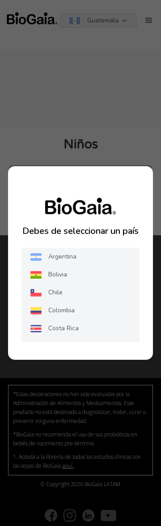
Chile (55, 292)
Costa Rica (63, 328)
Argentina (62, 256)
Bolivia (57, 274)
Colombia (61, 310)
